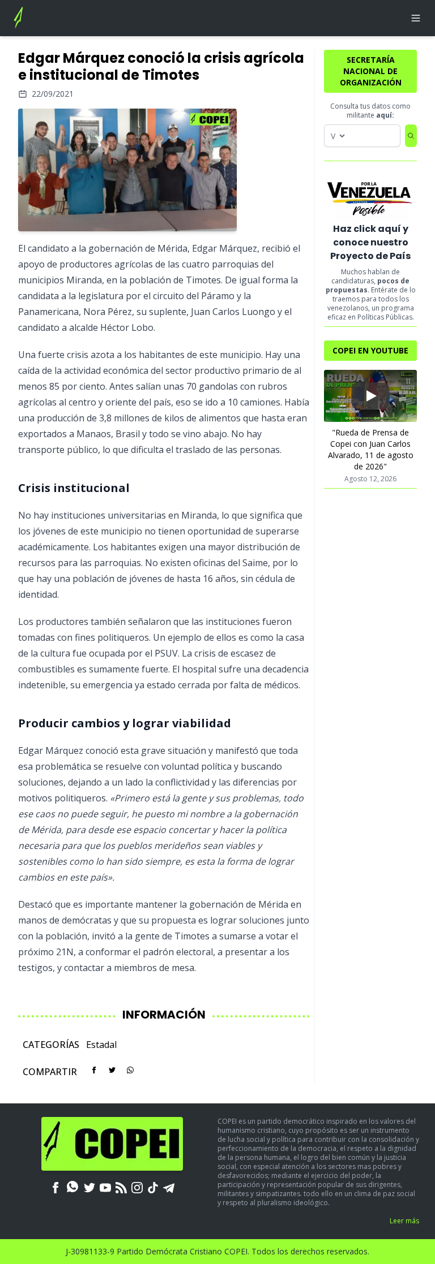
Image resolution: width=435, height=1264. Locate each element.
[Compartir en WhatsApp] (130, 1070)
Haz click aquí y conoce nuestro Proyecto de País (370, 242)
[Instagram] (137, 1186)
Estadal (101, 1044)
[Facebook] (55, 1186)
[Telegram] (168, 1186)
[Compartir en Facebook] (94, 1070)
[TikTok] (153, 1186)
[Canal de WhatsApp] (72, 1186)
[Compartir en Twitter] (112, 1070)
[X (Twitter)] (89, 1186)
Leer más (404, 1221)
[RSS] (121, 1186)
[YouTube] (105, 1186)
